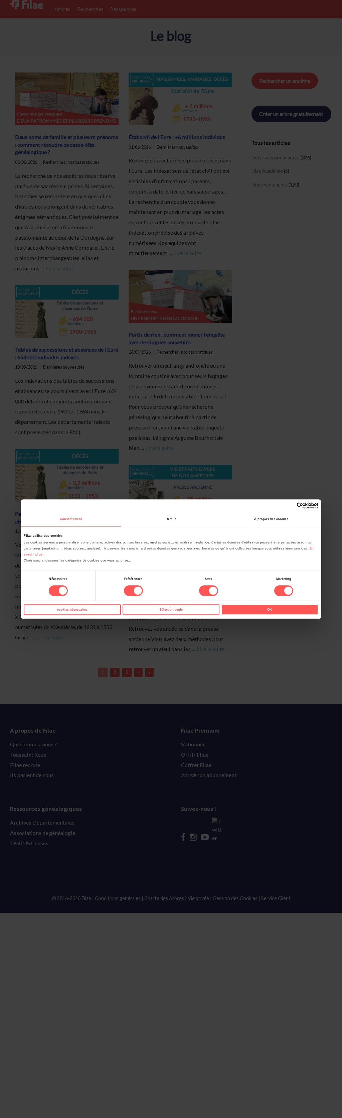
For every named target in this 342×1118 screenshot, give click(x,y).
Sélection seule (171, 609)
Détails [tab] (171, 519)
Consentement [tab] (71, 519)
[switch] (133, 591)
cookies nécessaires (72, 609)
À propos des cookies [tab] (271, 519)
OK (269, 609)
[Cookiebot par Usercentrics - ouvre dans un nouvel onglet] (289, 505)
